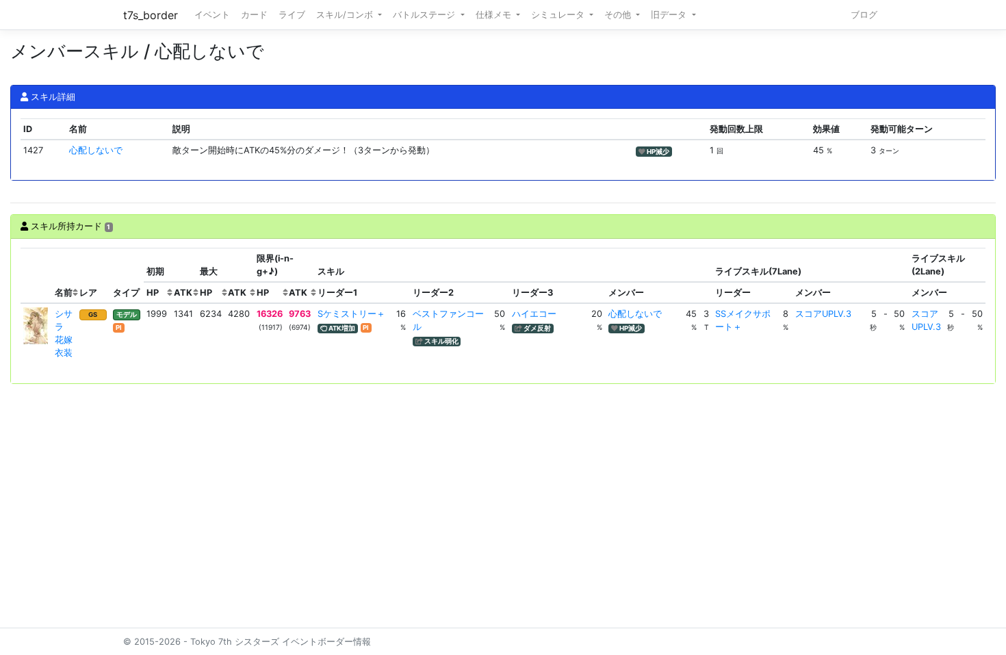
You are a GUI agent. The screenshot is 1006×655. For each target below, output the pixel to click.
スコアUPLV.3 (823, 314)
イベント (212, 15)
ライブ (292, 15)
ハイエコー (534, 314)
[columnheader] (36, 275)
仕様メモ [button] (495, 15)
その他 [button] (619, 15)
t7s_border (150, 15)
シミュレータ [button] (559, 15)
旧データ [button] (670, 15)
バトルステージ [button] (425, 15)
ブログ (864, 15)
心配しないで (95, 150)
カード (254, 15)
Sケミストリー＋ (351, 314)
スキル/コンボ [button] (346, 15)
